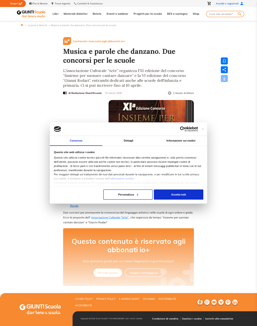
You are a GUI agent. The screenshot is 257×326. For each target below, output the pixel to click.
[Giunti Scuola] (31, 14)
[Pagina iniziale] (22, 25)
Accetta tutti (178, 194)
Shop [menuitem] (196, 13)
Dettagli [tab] (128, 140)
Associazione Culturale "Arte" (110, 217)
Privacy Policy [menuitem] (106, 298)
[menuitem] (200, 302)
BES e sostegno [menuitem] (177, 13)
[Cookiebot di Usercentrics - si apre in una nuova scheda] (182, 129)
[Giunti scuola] (43, 309)
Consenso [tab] (76, 140)
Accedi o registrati (227, 3)
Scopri (14, 3)
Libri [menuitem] (55, 13)
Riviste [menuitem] (97, 13)
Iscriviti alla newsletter (219, 318)
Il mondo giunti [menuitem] (129, 298)
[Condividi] (224, 69)
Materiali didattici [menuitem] (75, 13)
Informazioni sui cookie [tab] (180, 140)
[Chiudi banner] (202, 129)
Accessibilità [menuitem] (83, 305)
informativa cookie (122, 178)
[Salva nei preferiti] (224, 60)
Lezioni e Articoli (37, 25)
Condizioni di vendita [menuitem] (165, 318)
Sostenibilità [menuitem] (167, 298)
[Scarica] (224, 78)
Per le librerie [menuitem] (40, 3)
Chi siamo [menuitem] (149, 298)
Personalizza (126, 194)
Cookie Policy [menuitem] (84, 298)
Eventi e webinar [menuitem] (117, 13)
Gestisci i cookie (192, 318)
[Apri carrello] (209, 3)
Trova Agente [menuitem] (62, 3)
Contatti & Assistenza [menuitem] (89, 3)
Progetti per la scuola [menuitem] (148, 13)
